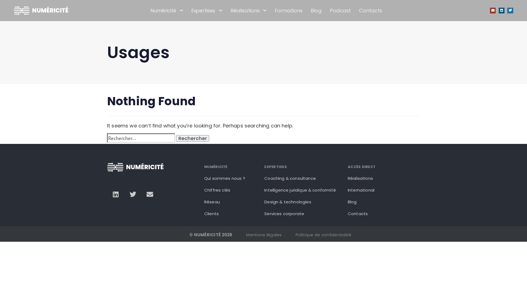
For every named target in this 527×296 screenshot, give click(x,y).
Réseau (212, 202)
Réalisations (245, 10)
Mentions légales (264, 235)
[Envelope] (493, 11)
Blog (316, 10)
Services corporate (284, 214)
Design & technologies (287, 202)
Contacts (370, 10)
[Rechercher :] (141, 138)
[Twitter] (510, 11)
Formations (288, 10)
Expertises (203, 10)
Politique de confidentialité (323, 235)
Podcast (340, 10)
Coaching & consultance (290, 178)
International (361, 190)
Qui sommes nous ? (224, 178)
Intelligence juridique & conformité (300, 190)
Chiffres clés (217, 190)
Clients (211, 214)
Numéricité (163, 10)
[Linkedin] (502, 11)
